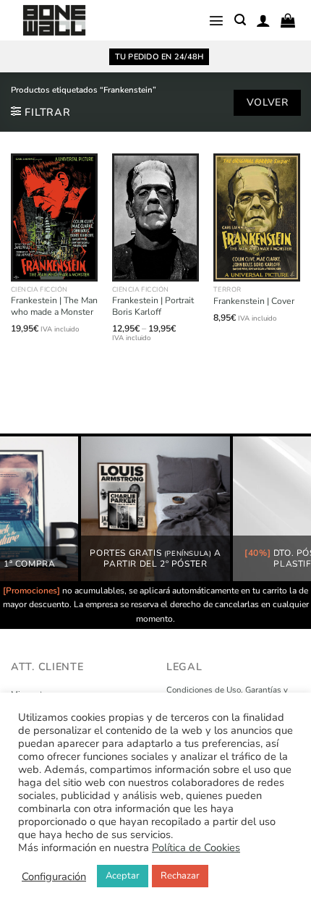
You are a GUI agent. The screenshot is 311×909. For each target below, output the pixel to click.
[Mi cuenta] (263, 20)
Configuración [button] (54, 876)
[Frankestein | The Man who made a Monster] (54, 217)
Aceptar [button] (123, 875)
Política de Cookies (196, 847)
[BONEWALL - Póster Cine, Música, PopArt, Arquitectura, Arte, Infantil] (54, 20)
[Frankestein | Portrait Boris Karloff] (155, 217)
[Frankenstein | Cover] (256, 217)
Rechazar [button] (180, 875)
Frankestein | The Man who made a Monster (54, 306)
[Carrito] (288, 20)
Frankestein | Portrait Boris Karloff (153, 306)
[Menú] (216, 20)
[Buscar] (240, 20)
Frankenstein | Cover (253, 301)
